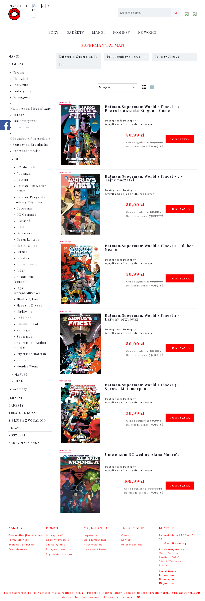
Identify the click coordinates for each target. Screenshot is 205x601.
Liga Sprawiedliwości (27, 290)
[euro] (49, 6)
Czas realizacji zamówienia (25, 535)
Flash (21, 227)
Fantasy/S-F (22, 91)
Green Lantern (28, 239)
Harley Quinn (27, 246)
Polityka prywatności (60, 549)
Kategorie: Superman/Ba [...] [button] (78, 61)
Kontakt (126, 539)
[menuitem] (53, 32)
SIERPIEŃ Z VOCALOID (27, 420)
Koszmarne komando (24, 279)
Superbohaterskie (27, 151)
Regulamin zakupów (59, 553)
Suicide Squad (27, 324)
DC (17, 159)
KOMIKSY (16, 64)
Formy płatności (19, 539)
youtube (168, 583)
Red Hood (24, 318)
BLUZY (13, 428)
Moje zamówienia (95, 539)
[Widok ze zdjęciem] (144, 87)
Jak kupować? (55, 535)
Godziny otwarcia (57, 539)
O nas (125, 535)
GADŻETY (16, 405)
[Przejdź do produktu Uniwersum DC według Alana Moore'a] (80, 483)
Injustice (23, 258)
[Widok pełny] (152, 87)
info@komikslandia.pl (173, 543)
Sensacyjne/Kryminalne (31, 145)
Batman (22, 180)
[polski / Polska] (34, 11)
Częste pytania (55, 544)
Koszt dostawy (17, 549)
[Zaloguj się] (187, 14)
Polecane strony (132, 544)
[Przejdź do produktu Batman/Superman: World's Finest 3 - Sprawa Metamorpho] (80, 413)
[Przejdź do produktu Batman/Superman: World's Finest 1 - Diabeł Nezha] (80, 274)
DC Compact (26, 215)
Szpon (21, 360)
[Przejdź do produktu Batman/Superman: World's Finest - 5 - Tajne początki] (80, 204)
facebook (169, 575)
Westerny (20, 389)
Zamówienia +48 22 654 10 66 (176, 537)
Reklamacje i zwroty (21, 544)
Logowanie (91, 535)
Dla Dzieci (20, 79)
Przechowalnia (93, 544)
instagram (169, 579)
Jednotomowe (23, 127)
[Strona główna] (14, 14)
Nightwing (25, 312)
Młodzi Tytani (27, 299)
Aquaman (24, 173)
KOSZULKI (16, 435)
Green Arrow (27, 233)
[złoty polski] (43, 6)
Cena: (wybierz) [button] (167, 57)
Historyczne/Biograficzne (30, 108)
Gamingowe (21, 97)
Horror (18, 115)
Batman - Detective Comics (30, 188)
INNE (19, 381)
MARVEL (21, 374)
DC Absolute (26, 167)
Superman (24, 336)
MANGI (13, 56)
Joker (21, 270)
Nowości (19, 72)
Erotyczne (21, 85)
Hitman (22, 252)
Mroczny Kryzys (29, 305)
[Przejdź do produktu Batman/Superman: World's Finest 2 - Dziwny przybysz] (80, 344)
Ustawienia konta (95, 549)
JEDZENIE (16, 398)
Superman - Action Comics (30, 345)
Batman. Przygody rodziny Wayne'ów (29, 199)
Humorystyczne (25, 121)
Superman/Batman (31, 354)
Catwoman (25, 208)
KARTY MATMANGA (24, 443)
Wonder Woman (29, 366)
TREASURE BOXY (22, 413)
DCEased (23, 221)
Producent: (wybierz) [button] (123, 57)
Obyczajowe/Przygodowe (30, 138)
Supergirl (24, 330)
